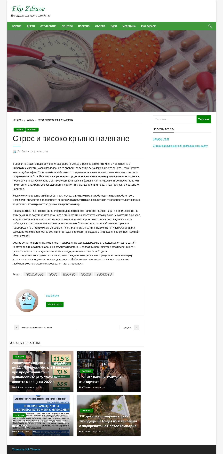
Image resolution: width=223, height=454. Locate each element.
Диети (31, 26)
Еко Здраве (148, 26)
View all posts (55, 304)
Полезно (84, 26)
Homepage (18, 120)
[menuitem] (16, 26)
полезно (86, 273)
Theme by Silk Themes (26, 449)
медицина (69, 273)
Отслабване (48, 26)
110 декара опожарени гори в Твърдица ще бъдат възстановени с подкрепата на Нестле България (108, 421)
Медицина (129, 26)
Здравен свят (161, 138)
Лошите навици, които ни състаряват (100, 379)
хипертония (104, 273)
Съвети (100, 26)
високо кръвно (34, 273)
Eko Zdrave (23, 151)
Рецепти (67, 26)
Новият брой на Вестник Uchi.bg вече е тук (38, 423)
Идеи (114, 26)
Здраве (16, 26)
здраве (53, 273)
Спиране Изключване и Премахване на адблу (180, 145)
